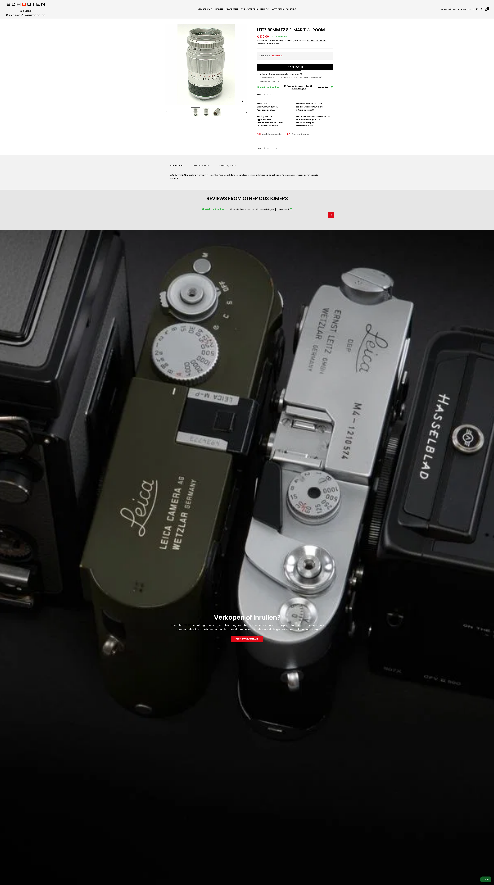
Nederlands (466, 9)
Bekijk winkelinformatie (269, 81)
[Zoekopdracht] (477, 9)
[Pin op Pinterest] (267, 148)
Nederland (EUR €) (449, 9)
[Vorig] (166, 112)
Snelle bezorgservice (272, 134)
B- (271, 55)
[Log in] (482, 9)
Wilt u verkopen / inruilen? (255, 9)
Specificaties (264, 95)
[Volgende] (246, 112)
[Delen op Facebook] (264, 148)
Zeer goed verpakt (301, 134)
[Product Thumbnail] (195, 112)
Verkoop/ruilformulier (247, 639)
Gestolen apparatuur (284, 9)
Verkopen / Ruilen (227, 166)
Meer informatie (201, 166)
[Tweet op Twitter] (272, 148)
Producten (232, 9)
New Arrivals (205, 9)
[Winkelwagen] (486, 9)
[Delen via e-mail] (276, 148)
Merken (219, 9)
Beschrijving (176, 166)
